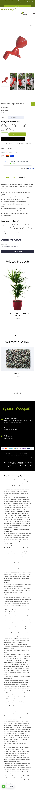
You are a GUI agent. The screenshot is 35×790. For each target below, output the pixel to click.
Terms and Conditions (11, 457)
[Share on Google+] (11, 148)
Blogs (26, 453)
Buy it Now (13, 139)
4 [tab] (1, 97)
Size (2, 117)
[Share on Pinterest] (14, 148)
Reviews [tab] (22, 177)
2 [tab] (16, 335)
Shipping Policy (25, 457)
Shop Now (18, 6)
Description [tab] (10, 177)
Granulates (17, 373)
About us (9, 453)
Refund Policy (18, 459)
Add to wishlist (8, 143)
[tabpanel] (5, 79)
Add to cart (18, 134)
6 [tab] (1, 101)
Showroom (17, 453)
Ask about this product (25, 143)
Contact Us (11, 455)
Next (33, 105)
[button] (17, 251)
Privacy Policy (22, 455)
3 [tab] (18, 335)
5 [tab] (20, 393)
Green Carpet (16, 466)
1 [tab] (15, 335)
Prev (33, 103)
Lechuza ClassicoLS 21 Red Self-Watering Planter (17, 314)
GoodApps (31, 168)
